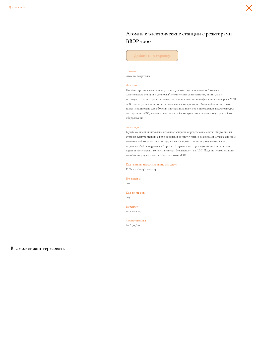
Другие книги (17, 7)
